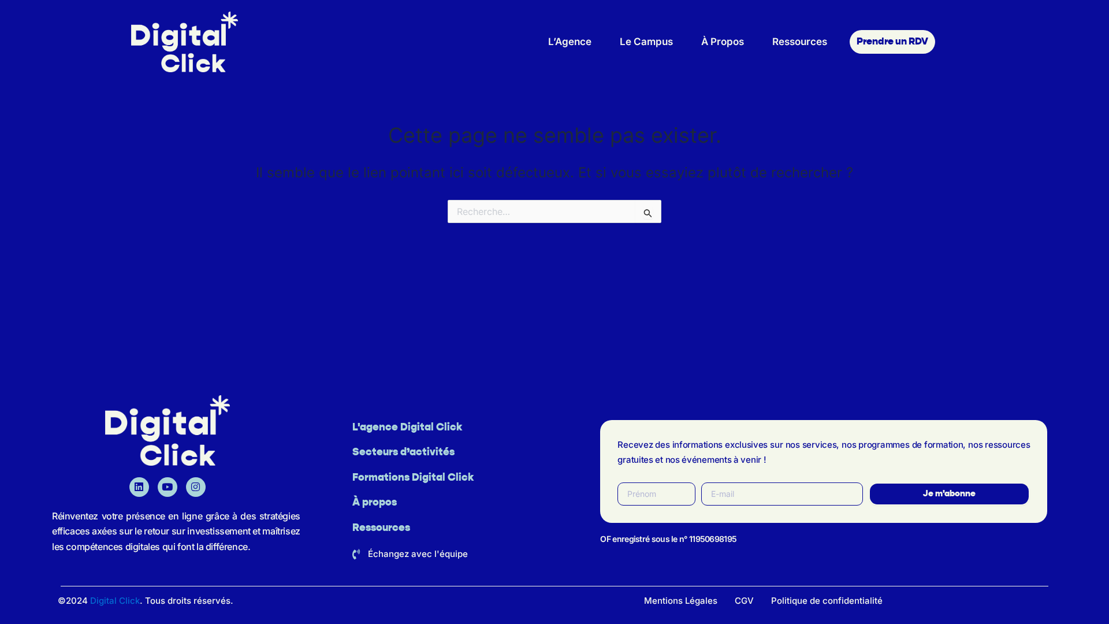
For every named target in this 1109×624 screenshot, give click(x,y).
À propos (374, 502)
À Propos (722, 41)
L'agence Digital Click (407, 427)
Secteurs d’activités (403, 452)
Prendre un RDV (892, 42)
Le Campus (646, 41)
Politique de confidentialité (827, 600)
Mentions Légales (680, 600)
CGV (744, 600)
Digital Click (115, 600)
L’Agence (569, 41)
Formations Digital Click (413, 478)
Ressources (799, 41)
